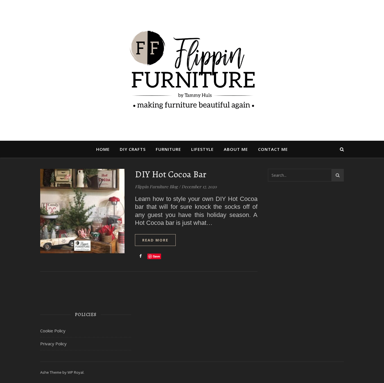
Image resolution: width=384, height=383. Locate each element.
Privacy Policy (53, 343)
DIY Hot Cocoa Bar (171, 174)
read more (155, 240)
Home (103, 149)
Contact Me (273, 149)
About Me (236, 149)
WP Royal (75, 372)
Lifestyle (202, 149)
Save (156, 256)
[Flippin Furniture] (192, 70)
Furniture (168, 149)
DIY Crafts (133, 149)
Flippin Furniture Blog (156, 186)
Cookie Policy (52, 330)
